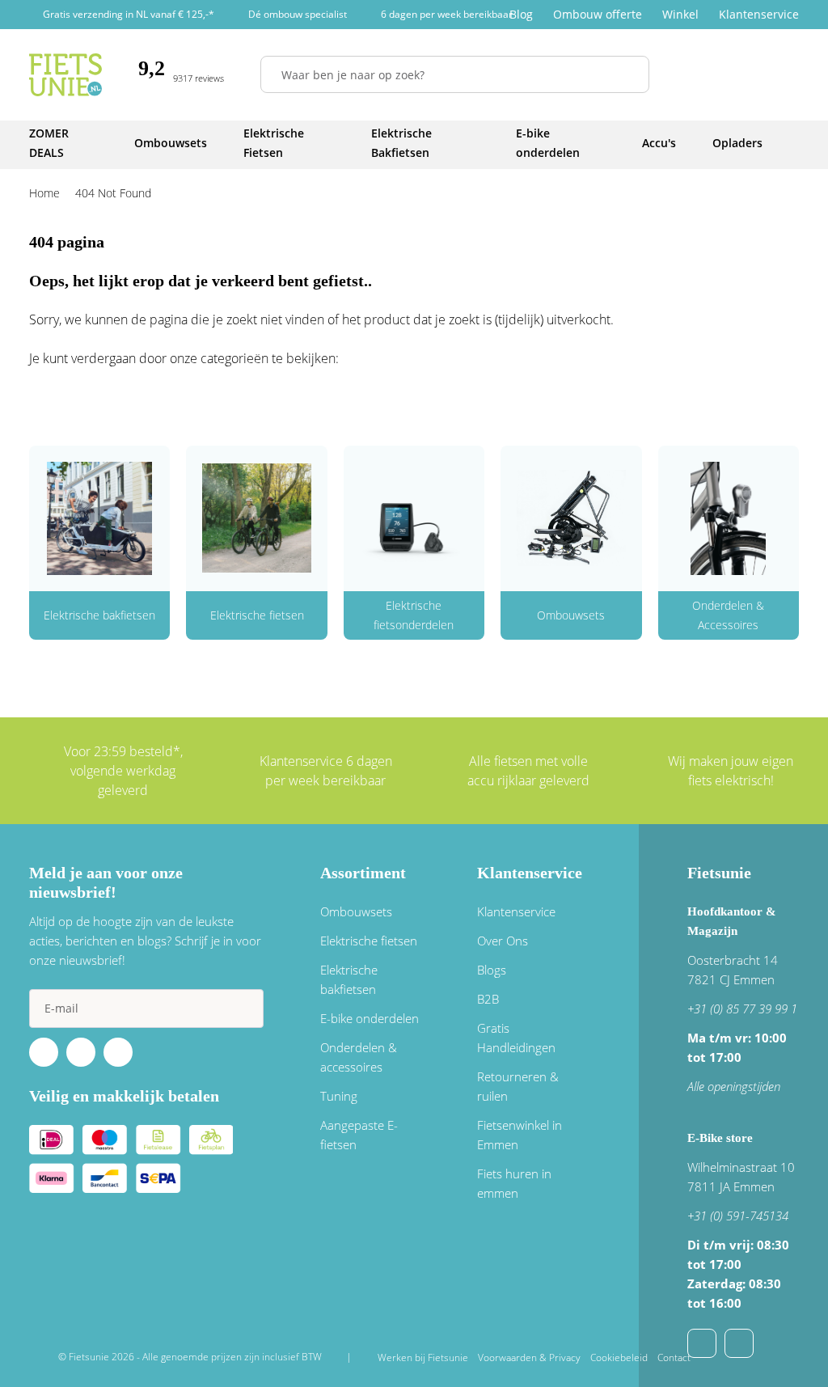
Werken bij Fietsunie (423, 1357)
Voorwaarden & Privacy (529, 1357)
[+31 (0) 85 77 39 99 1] (739, 1343)
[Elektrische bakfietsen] (99, 518)
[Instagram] (118, 1052)
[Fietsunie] (65, 74)
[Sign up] (244, 1008)
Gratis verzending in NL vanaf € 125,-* (128, 14)
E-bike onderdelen (369, 1018)
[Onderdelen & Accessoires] (728, 518)
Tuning (338, 1096)
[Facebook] (43, 1052)
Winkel (680, 14)
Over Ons (502, 940)
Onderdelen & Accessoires (728, 615)
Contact (674, 1357)
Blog (521, 14)
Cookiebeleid (619, 1357)
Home (44, 193)
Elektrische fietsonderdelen (414, 615)
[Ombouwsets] (571, 518)
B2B (488, 999)
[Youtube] (80, 1052)
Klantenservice (759, 14)
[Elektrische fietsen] (256, 518)
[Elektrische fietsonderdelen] (414, 518)
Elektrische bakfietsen (99, 615)
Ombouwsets (571, 615)
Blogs (491, 970)
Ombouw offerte (597, 14)
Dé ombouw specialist (297, 14)
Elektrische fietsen (257, 615)
